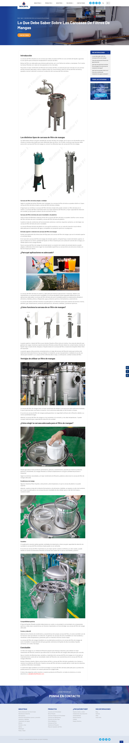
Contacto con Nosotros (100, 95)
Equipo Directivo (77, 721)
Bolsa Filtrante (51, 713)
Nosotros (59, 3)
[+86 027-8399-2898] (127, 371)
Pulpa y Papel (21, 730)
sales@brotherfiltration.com (36, 674)
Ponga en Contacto (64, 696)
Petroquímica (21, 715)
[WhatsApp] (127, 375)
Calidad (75, 719)
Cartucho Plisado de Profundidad (56, 715)
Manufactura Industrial (24, 713)
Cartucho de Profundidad (54, 712)
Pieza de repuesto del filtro (55, 727)
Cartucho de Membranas (54, 717)
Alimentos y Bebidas (23, 719)
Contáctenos (81, 3)
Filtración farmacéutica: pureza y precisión (29, 717)
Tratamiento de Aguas (24, 721)
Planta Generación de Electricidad (27, 712)
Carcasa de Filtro (52, 723)
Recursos (69, 3)
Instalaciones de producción (80, 713)
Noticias (98, 713)
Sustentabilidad (77, 715)
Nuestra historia (77, 717)
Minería (20, 723)
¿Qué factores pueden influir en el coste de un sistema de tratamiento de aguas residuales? (100, 72)
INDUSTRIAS (37, 3)
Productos (48, 3)
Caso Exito (98, 717)
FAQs (97, 715)
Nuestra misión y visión (79, 712)
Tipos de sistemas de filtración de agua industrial (100, 61)
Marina (20, 727)
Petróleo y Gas (22, 725)
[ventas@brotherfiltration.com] (127, 367)
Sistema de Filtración (53, 725)
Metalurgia (21, 728)
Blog (97, 712)
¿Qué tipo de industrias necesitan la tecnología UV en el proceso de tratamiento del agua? (100, 66)
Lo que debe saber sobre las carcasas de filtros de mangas (99, 57)
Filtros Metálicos (52, 721)
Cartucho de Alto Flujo (54, 719)
